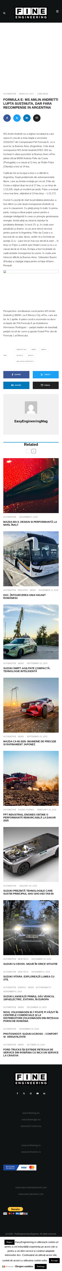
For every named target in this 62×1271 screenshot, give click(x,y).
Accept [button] (54, 1260)
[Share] (7, 118)
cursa (20, 355)
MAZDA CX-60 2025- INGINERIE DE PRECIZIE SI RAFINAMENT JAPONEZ (29, 743)
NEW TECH (23, 959)
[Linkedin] (44, 1093)
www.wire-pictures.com (31, 1194)
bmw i (44, 349)
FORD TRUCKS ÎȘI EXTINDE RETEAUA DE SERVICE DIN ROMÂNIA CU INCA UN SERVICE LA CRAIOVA (31, 1052)
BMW (34, 349)
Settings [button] (41, 1266)
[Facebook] (17, 1093)
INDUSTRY (23, 590)
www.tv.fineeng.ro (31, 1145)
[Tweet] (17, 118)
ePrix (31, 355)
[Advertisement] (31, 55)
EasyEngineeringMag (31, 421)
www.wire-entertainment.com (31, 1187)
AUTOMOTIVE (9, 94)
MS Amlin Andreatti (26, 361)
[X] (24, 1093)
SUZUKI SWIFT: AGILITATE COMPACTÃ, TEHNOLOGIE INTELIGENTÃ (26, 670)
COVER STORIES (26, 810)
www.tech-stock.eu (31, 1126)
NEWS (33, 590)
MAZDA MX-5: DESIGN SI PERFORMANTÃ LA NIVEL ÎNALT (30, 523)
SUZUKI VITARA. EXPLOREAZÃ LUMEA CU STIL (28, 978)
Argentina (22, 349)
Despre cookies (24, 1266)
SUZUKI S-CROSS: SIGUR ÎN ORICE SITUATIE (30, 964)
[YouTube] (37, 1093)
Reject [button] (9, 1242)
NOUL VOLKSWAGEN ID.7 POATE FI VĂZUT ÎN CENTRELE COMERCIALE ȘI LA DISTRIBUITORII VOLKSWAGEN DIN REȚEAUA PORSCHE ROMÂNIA (31, 1016)
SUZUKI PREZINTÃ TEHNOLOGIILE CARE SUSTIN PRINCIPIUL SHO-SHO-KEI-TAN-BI (28, 892)
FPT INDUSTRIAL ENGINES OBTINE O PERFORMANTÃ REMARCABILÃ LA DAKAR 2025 (29, 817)
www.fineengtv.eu (31, 1119)
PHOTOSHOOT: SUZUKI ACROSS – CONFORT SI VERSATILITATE (30, 1035)
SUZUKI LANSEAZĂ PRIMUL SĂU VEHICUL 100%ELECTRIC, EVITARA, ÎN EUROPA (29, 998)
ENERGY (22, 987)
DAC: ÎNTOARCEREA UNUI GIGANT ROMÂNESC (24, 596)
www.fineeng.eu (31, 1113)
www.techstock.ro (31, 1151)
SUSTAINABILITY (43, 987)
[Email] (37, 118)
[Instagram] (30, 1093)
